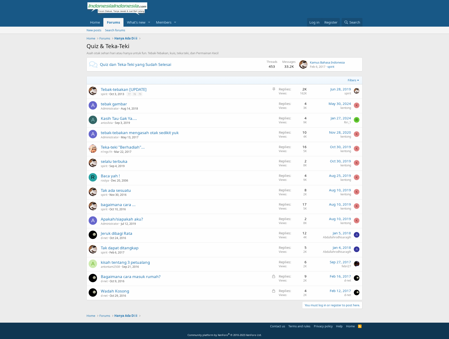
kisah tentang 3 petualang (125, 262)
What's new (136, 22)
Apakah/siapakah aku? (122, 219)
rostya (105, 180)
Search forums (115, 30)
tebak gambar (114, 104)
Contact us (277, 326)
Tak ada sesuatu (116, 190)
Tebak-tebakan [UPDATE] (124, 89)
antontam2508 (110, 267)
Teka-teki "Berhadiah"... (123, 147)
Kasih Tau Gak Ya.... (119, 118)
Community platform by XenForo (225, 335)
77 (129, 94)
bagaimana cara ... (118, 204)
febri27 (346, 266)
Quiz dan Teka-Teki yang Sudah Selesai (135, 64)
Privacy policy (323, 326)
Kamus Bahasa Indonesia (327, 62)
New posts (94, 30)
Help (339, 326)
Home (95, 22)
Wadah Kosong (115, 291)
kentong (345, 108)
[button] (149, 22)
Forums (113, 22)
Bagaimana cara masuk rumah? (130, 276)
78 (134, 94)
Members (163, 22)
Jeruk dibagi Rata (116, 233)
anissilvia (107, 123)
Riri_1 (347, 122)
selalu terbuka (114, 161)
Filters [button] (352, 80)
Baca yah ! (110, 175)
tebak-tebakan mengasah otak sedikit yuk (140, 132)
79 (139, 94)
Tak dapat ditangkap (119, 247)
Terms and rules (299, 326)
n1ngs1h (106, 152)
